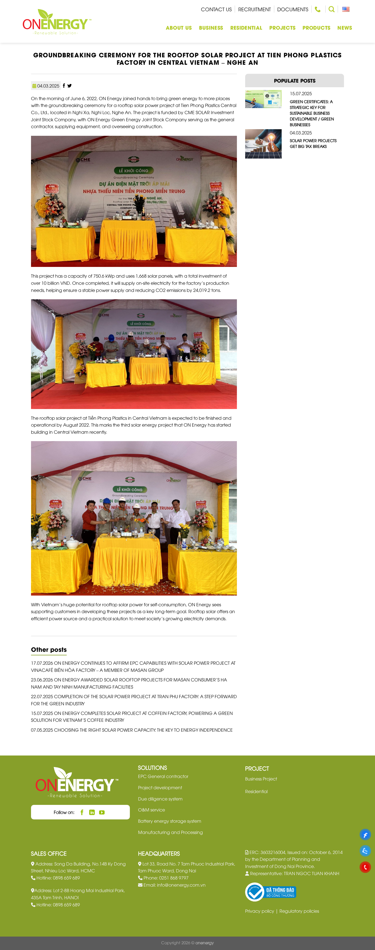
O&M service (151, 810)
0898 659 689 (66, 878)
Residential (246, 27)
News (344, 27)
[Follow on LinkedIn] (92, 812)
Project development (160, 787)
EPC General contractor (163, 776)
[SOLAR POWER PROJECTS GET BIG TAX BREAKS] (263, 143)
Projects (282, 27)
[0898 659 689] (318, 9)
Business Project (261, 779)
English (345, 9)
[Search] (332, 9)
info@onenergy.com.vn (181, 885)
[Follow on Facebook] (82, 812)
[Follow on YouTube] (102, 812)
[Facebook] (64, 86)
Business (211, 27)
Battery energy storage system (169, 821)
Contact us (216, 8)
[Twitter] (69, 86)
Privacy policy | (262, 911)
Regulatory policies (299, 911)
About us (179, 27)
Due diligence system (160, 799)
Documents (292, 8)
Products (316, 27)
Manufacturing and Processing (170, 832)
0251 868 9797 (174, 878)
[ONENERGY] (57, 21)
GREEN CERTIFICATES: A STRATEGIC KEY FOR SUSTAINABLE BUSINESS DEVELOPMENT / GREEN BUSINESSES (312, 113)
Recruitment (254, 8)
